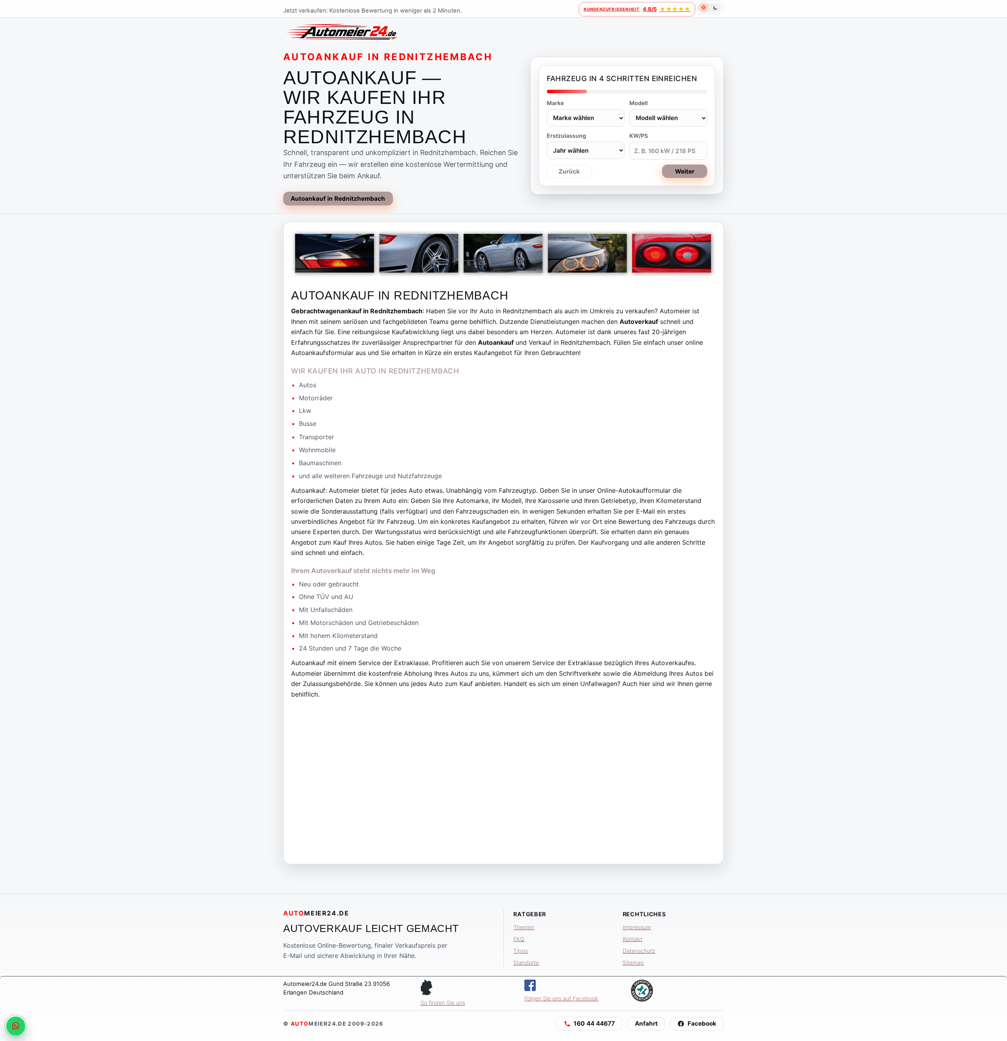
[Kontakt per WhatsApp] (15, 1026)
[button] (589, 1023)
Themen (523, 927)
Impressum (637, 927)
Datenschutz (639, 950)
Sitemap (633, 962)
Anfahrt (646, 1023)
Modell (638, 103)
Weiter (684, 171)
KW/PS (638, 135)
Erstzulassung (566, 135)
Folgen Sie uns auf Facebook (561, 998)
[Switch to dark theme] (709, 7)
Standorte (526, 962)
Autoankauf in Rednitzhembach (338, 198)
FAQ (518, 939)
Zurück (569, 171)
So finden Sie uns (443, 1002)
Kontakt (632, 939)
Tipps (520, 950)
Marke (555, 103)
